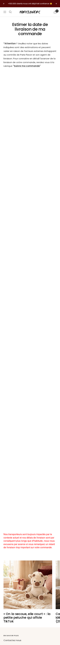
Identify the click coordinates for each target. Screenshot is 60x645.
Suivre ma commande (27, 65)
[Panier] (55, 12)
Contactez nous (12, 640)
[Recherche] (10, 12)
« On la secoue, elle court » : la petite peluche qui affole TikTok (26, 618)
